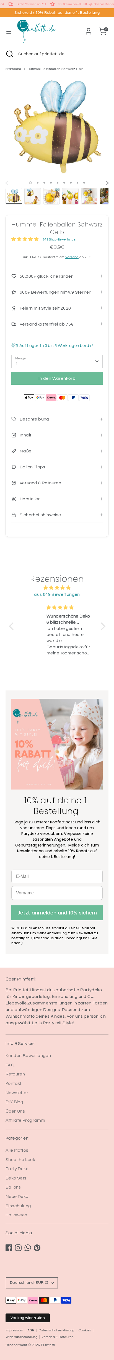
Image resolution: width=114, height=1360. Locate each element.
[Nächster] (106, 183)
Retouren (15, 1074)
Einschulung (18, 1206)
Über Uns (15, 1111)
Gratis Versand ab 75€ (31, 4)
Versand (72, 257)
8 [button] (77, 183)
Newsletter (17, 1093)
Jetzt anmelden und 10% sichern (57, 912)
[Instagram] (18, 1247)
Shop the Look (20, 1159)
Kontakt (14, 1083)
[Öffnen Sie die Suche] (9, 54)
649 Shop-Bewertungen (60, 239)
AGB (31, 1330)
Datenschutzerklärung (56, 1330)
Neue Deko (17, 1196)
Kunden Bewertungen (28, 1055)
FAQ (10, 1065)
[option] (57, 127)
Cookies (85, 1330)
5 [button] (57, 183)
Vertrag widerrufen (28, 1318)
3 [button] (44, 183)
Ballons (13, 1187)
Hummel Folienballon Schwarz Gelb (56, 69)
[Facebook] (9, 1247)
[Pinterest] (37, 1247)
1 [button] (30, 182)
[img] (57, 587)
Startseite (13, 69)
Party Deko (17, 1169)
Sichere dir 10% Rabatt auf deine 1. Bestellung (57, 13)
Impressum (14, 1330)
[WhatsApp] (27, 1247)
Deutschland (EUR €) (29, 1283)
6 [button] (64, 183)
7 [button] (71, 183)
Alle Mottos (17, 1150)
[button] (12, 626)
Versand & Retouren (58, 1337)
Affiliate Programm (25, 1120)
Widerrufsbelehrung (21, 1337)
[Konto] (88, 29)
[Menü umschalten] (8, 31)
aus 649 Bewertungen (57, 594)
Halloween (16, 1215)
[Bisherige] (7, 183)
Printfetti (48, 1345)
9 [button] (84, 183)
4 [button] (51, 183)
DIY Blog (14, 1102)
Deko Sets (16, 1178)
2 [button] (37, 183)
